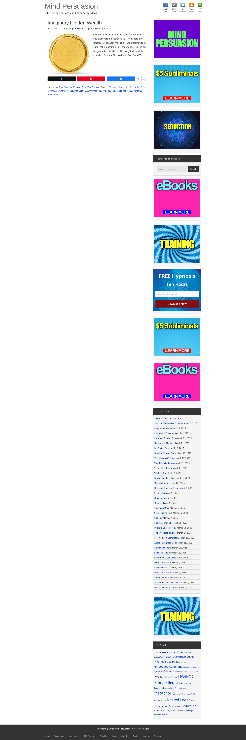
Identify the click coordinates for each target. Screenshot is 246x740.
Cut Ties (158, 517)
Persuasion (161, 706)
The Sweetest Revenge (165, 532)
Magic (177, 688)
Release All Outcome (164, 433)
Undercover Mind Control (166, 587)
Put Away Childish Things (166, 438)
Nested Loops (178, 699)
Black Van (52, 90)
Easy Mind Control (163, 547)
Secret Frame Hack (163, 512)
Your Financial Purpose (165, 463)
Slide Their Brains (162, 552)
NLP (192, 700)
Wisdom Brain (160, 473)
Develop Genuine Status (166, 453)
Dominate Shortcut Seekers (167, 488)
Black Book (131, 87)
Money (163, 701)
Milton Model (185, 694)
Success (157, 715)
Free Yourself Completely (166, 537)
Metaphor (131, 90)
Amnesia (117, 87)
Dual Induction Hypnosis (70, 87)
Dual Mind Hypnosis (91, 87)
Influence (180, 683)
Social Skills (159, 710)
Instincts (189, 683)
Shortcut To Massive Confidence (169, 423)
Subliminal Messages (185, 711)
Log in (146, 728)
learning (166, 688)
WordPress (137, 728)
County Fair (62, 90)
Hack (86, 90)
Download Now (177, 304)
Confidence (180, 656)
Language (158, 688)
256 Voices (158, 652)
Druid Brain (159, 497)
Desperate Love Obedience (167, 582)
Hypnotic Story (172, 677)
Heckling (93, 90)
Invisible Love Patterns (165, 527)
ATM (123, 87)
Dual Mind (73, 90)
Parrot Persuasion (162, 562)
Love (172, 688)
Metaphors (176, 694)
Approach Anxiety (169, 652)
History (185, 671)
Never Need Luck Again (165, 478)
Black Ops (141, 87)
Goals (169, 671)
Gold (81, 90)
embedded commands (169, 666)
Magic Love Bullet (163, 572)
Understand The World (165, 443)
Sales (171, 706)
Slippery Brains (161, 567)
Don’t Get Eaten (162, 448)
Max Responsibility (163, 522)
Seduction (189, 706)
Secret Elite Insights (164, 468)
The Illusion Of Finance (165, 458)
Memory (183, 688)
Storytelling (170, 710)
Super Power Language (165, 557)
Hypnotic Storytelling (116, 90)
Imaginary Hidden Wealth (75, 22)
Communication (167, 657)
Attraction (182, 652)
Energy (186, 667)
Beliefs (157, 657)
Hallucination (177, 671)
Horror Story (193, 671)
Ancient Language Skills (165, 542)
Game (164, 670)
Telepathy (164, 715)
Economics (181, 662)
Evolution (193, 667)
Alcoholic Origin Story (164, 418)
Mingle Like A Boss (163, 428)
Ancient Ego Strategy (164, 577)
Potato (56, 94)
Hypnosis (102, 90)
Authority (191, 652)
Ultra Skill (159, 502)
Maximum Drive (161, 507)
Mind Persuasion (71, 6)
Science (178, 706)
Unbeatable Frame (163, 483)
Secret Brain (160, 492)
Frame (157, 670)
